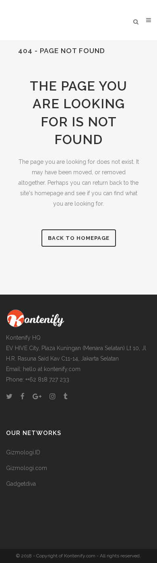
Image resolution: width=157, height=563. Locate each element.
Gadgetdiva (21, 484)
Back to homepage (78, 238)
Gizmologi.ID (23, 452)
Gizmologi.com (26, 468)
